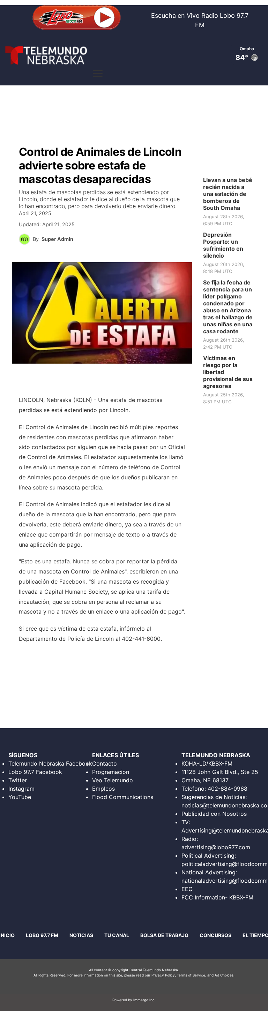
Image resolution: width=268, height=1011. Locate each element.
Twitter (17, 780)
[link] (230, 201)
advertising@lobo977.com (215, 847)
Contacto (104, 763)
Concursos (215, 935)
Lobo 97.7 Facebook (35, 771)
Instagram (21, 788)
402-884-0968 (227, 788)
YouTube (19, 796)
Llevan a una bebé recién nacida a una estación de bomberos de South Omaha (227, 193)
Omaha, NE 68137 (205, 780)
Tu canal (116, 935)
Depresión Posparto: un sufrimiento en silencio (223, 245)
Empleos (103, 788)
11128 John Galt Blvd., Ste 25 (219, 771)
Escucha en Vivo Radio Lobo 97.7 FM (199, 20)
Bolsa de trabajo (164, 935)
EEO (187, 888)
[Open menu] (98, 73)
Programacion (110, 771)
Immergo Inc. (144, 1000)
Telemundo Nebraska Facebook (50, 763)
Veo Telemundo (112, 780)
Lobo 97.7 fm (42, 935)
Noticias (81, 935)
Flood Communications (122, 796)
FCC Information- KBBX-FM (217, 897)
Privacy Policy (163, 975)
